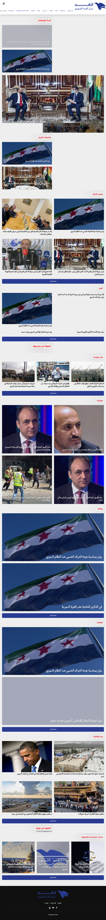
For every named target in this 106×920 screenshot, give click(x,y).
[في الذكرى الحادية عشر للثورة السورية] (27, 153)
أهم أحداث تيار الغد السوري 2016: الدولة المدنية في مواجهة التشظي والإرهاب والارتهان (53, 867)
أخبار (56, 11)
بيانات (38, 11)
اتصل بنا (46, 903)
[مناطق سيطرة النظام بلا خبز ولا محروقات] (79, 796)
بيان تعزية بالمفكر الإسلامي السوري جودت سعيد (36, 332)
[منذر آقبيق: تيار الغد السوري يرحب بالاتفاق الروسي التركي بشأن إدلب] (79, 479)
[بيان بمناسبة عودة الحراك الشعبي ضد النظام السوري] (27, 61)
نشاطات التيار (44, 137)
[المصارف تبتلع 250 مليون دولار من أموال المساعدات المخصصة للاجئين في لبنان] (79, 756)
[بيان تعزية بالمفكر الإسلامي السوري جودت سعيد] (53, 701)
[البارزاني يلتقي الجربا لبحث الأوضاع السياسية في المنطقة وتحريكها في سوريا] (27, 178)
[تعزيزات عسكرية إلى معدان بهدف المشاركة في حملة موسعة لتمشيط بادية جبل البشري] (18, 372)
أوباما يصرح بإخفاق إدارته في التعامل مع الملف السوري (34, 774)
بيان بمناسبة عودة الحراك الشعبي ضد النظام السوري (32, 69)
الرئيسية (59, 903)
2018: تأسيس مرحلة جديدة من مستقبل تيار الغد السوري (82, 450)
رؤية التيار (62, 11)
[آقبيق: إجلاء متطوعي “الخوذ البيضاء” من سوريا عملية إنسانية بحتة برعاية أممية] (27, 479)
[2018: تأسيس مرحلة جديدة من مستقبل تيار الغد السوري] (79, 429)
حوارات (33, 11)
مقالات (51, 11)
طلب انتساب (53, 903)
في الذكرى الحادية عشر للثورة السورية (37, 161)
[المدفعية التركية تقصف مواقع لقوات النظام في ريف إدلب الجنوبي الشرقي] (87, 372)
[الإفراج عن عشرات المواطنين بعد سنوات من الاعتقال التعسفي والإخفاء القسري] (53, 372)
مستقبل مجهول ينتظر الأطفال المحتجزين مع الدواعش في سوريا (32, 814)
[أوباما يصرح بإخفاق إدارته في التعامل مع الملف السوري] (27, 756)
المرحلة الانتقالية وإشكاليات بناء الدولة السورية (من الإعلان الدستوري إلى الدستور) (88, 867)
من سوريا (45, 11)
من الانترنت (11, 11)
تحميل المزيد (53, 281)
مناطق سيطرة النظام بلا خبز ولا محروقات (91, 814)
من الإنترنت (98, 736)
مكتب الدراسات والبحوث (22, 11)
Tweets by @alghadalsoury (44, 831)
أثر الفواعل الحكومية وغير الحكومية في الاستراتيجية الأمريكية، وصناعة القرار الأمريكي (19, 867)
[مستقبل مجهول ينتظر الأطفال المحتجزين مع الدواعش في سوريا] (27, 796)
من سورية (98, 357)
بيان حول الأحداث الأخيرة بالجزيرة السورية (90, 332)
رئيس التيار (70, 11)
